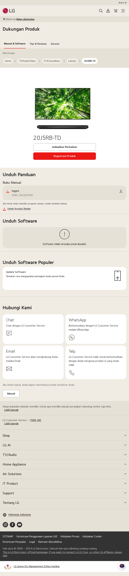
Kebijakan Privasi (70, 536)
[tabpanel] (64, 173)
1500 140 (35, 420)
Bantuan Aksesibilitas (50, 541)
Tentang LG (11, 503)
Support (8, 493)
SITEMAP (8, 536)
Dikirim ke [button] (20, 19)
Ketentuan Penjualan (14, 541)
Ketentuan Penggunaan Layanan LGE (37, 536)
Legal (32, 541)
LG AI (7, 445)
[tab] (15, 44)
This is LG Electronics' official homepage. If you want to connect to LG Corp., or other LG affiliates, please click (62, 554)
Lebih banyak (11, 409)
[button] (100, 10)
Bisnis (121, 3)
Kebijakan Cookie (92, 536)
